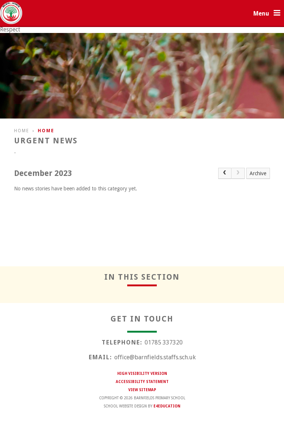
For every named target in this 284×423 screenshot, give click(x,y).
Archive (258, 173)
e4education (166, 406)
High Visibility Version (142, 374)
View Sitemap (142, 390)
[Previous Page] (224, 173)
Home (21, 130)
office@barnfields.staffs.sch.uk (155, 357)
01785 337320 (164, 342)
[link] (238, 173)
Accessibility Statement (142, 382)
